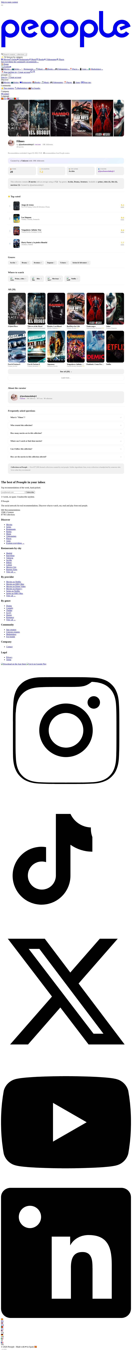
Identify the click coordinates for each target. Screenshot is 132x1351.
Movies (6, 59)
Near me (86, 82)
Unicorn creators (13, 632)
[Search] (31, 72)
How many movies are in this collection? (66, 433)
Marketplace (95, 69)
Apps (83, 69)
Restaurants (24, 59)
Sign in (13, 72)
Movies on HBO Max (15, 584)
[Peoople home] (66, 52)
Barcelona (10, 555)
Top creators (7, 88)
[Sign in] (34, 72)
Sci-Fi (8, 613)
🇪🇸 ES (4, 98)
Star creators (11, 630)
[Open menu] (2, 5)
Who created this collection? (66, 425)
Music (33, 59)
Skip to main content (9, 2)
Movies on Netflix (13, 582)
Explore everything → (15, 543)
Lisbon (9, 565)
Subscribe (30, 492)
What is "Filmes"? (66, 417)
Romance (10, 617)
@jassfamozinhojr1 (26, 144)
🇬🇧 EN (10, 98)
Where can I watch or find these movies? (66, 441)
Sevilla (9, 560)
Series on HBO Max (14, 593)
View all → (11, 572)
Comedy (9, 608)
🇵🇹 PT (16, 98)
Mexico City (11, 567)
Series (14, 59)
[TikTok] (66, 925)
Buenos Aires (11, 569)
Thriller (9, 610)
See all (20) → (66, 372)
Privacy (9, 657)
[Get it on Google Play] (36, 664)
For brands (34, 88)
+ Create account (23, 72)
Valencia (9, 558)
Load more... (66, 378)
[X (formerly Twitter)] (66, 1056)
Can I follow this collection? (66, 449)
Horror (9, 615)
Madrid (9, 553)
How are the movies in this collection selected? (66, 456)
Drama (9, 606)
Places (61, 59)
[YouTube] (66, 1186)
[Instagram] (66, 795)
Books (41, 59)
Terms (8, 660)
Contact (5, 94)
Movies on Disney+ (14, 589)
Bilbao (9, 562)
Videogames (51, 59)
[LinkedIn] (66, 1317)
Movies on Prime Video (16, 586)
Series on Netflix (13, 591)
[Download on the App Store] (14, 664)
